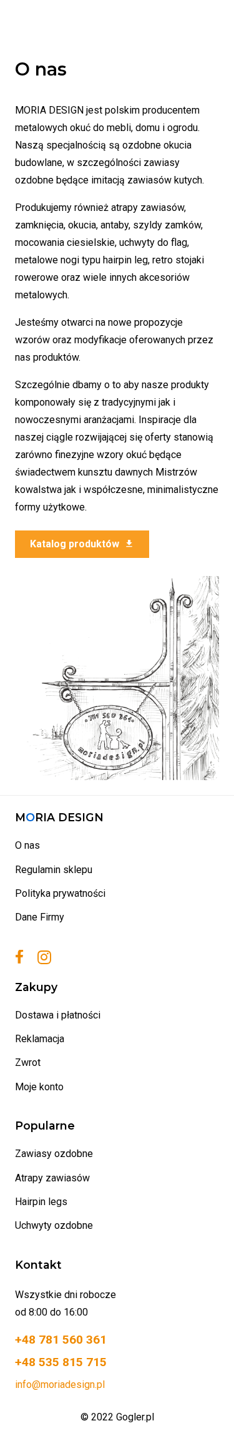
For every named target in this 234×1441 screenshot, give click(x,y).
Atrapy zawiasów (52, 1178)
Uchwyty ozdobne (54, 1225)
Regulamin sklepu (53, 870)
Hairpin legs (41, 1202)
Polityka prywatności (60, 893)
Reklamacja (39, 1039)
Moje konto (39, 1087)
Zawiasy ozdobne (54, 1154)
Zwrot (28, 1062)
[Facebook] (19, 957)
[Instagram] (44, 957)
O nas (27, 845)
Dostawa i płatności (57, 1015)
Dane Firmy (39, 917)
